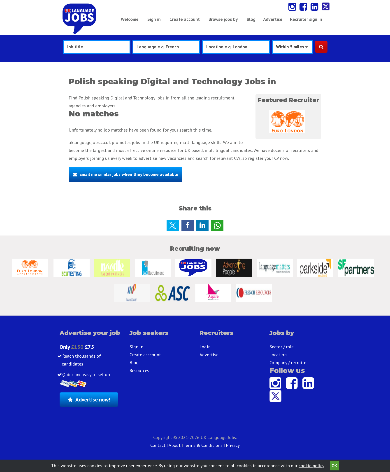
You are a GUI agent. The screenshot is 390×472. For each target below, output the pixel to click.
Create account (184, 19)
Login (205, 347)
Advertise (272, 19)
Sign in (154, 19)
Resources (139, 370)
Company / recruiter (288, 363)
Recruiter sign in (306, 19)
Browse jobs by (223, 19)
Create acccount (145, 355)
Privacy (233, 445)
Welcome (130, 19)
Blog (251, 19)
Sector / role (281, 347)
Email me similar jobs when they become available (128, 174)
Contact (158, 445)
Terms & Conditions (203, 445)
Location (278, 355)
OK (334, 466)
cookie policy (311, 466)
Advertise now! (92, 399)
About (175, 445)
